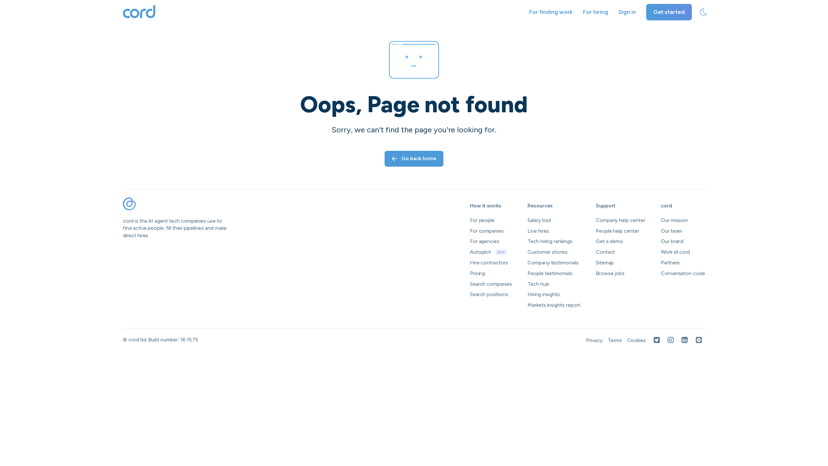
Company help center (620, 220)
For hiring (595, 12)
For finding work (550, 12)
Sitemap (605, 263)
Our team (671, 231)
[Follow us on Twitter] (656, 340)
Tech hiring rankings (550, 241)
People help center (617, 231)
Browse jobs (610, 273)
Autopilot (487, 252)
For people (482, 220)
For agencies (484, 241)
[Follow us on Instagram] (670, 340)
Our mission (674, 220)
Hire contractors (489, 263)
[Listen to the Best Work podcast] (699, 340)
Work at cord (675, 252)
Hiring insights (544, 294)
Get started (669, 12)
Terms (615, 340)
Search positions (489, 294)
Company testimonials (553, 263)
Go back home (418, 158)
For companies (487, 231)
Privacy (594, 340)
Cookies (636, 340)
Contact (605, 252)
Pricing (477, 273)
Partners (670, 263)
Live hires (538, 231)
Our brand (672, 241)
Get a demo (609, 241)
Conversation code (683, 273)
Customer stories (548, 252)
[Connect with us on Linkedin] (684, 340)
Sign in (627, 12)
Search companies (491, 284)
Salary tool (539, 220)
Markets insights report (554, 305)
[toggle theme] (703, 12)
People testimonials (550, 273)
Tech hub (538, 284)
